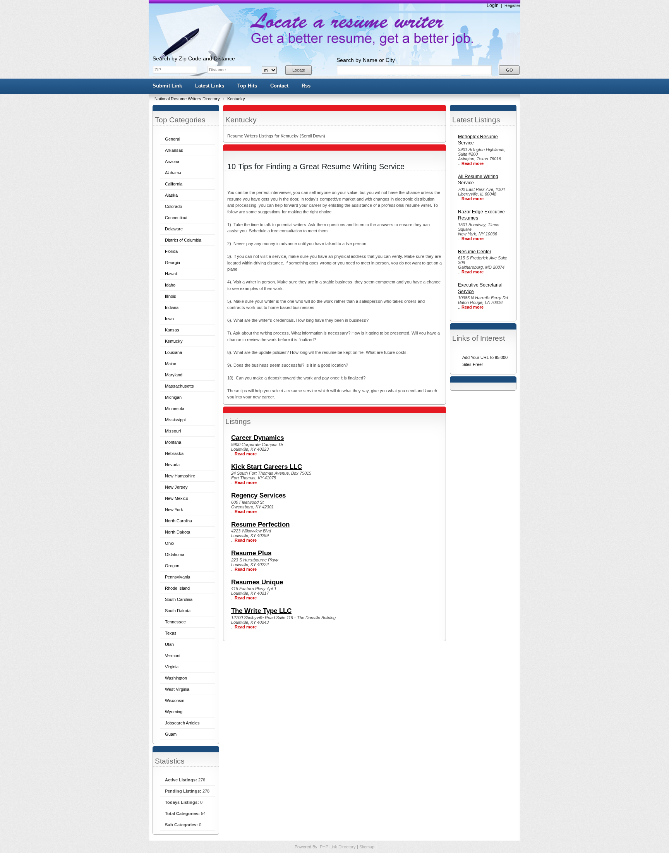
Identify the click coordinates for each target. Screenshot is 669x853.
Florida (171, 251)
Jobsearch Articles (182, 723)
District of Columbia (183, 240)
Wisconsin (174, 700)
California (173, 184)
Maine (170, 363)
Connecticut (176, 217)
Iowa (169, 318)
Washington (176, 678)
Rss (306, 86)
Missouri (173, 431)
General (172, 139)
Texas (171, 633)
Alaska (171, 195)
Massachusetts (179, 386)
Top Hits (247, 86)
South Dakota (177, 610)
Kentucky (236, 98)
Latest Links (209, 86)
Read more (472, 163)
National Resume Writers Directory (187, 98)
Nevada (172, 464)
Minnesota (174, 408)
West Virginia (177, 689)
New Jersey (176, 487)
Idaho (170, 285)
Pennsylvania (177, 577)
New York (174, 509)
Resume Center (474, 251)
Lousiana (173, 352)
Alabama (173, 172)
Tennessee (175, 622)
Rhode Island (177, 588)
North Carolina (178, 520)
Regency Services (258, 495)
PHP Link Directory (338, 846)
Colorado (173, 206)
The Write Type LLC (261, 610)
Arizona (172, 161)
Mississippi (175, 419)
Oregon (172, 565)
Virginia (171, 666)
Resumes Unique (257, 582)
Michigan (173, 397)
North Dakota (177, 532)
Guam (171, 734)
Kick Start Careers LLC (266, 466)
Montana (173, 442)
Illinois (170, 296)
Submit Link (167, 86)
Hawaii (171, 273)
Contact (279, 86)
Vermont (172, 655)
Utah (169, 644)
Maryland (173, 374)
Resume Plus (251, 553)
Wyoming (173, 711)
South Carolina (178, 599)
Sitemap (366, 846)
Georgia (172, 262)
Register (512, 5)
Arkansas (174, 150)
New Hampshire (180, 476)
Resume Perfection (260, 524)
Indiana (171, 307)
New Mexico (176, 498)
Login (493, 5)
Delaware (174, 229)
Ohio (169, 543)
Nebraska (174, 453)
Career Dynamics (257, 437)
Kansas (172, 330)
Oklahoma (174, 554)
